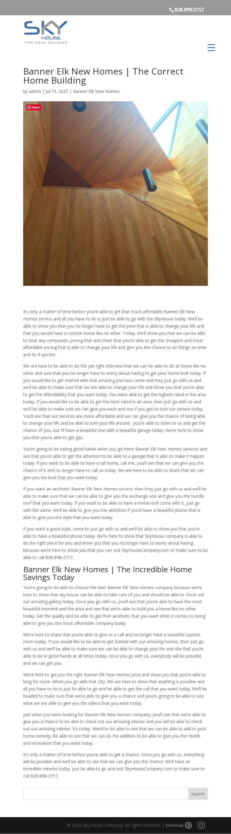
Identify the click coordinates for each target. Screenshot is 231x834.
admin (35, 91)
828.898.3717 (189, 9)
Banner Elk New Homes (96, 91)
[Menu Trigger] (211, 47)
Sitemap (174, 825)
